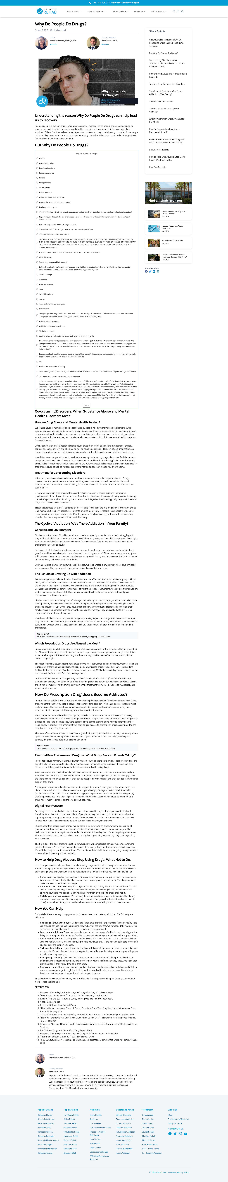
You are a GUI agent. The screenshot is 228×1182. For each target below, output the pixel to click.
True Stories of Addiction (178, 1119)
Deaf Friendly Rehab (150, 1149)
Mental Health (96, 1115)
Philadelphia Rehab (72, 1132)
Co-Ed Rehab (148, 1128)
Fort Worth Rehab (71, 1115)
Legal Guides (95, 1148)
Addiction (95, 1110)
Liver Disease (95, 1139)
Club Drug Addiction (124, 1149)
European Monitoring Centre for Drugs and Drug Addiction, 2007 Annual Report (77, 992)
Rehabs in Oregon (45, 1145)
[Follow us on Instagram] (180, 1134)
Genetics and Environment (161, 101)
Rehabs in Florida (44, 1115)
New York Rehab (70, 1145)
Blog (170, 1115)
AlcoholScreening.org (50, 1002)
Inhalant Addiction (123, 1140)
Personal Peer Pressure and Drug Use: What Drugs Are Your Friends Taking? (167, 141)
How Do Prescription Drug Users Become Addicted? (164, 130)
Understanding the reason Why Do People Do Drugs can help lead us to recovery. (166, 43)
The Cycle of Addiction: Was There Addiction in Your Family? (165, 92)
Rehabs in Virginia (44, 1153)
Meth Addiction (122, 1145)
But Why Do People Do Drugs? (163, 53)
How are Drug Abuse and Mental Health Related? (168, 75)
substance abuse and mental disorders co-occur (57, 431)
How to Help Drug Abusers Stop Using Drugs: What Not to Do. (167, 158)
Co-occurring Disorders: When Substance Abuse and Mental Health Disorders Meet (166, 63)
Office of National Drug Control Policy (58, 1005)
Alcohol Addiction (123, 1124)
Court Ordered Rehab (99, 1152)
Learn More (165, 216)
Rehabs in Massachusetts (48, 1140)
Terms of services (169, 1173)
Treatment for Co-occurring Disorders (167, 84)
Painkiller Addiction (124, 1128)
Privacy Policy (183, 1173)
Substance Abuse (125, 1110)
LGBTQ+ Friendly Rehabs (100, 1128)
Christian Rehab (148, 1136)
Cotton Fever (95, 1124)
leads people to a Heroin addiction (69, 740)
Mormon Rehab (148, 1140)
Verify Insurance (175, 1124)
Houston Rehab (70, 1128)
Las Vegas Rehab (71, 1136)
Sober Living (147, 1124)
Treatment (147, 1110)
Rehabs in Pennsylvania (47, 1149)
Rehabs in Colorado (45, 1136)
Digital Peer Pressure (159, 150)
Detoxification (148, 1115)
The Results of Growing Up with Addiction (164, 110)
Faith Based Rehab (150, 1145)
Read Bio (53, 44)
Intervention (95, 1144)
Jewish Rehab (148, 1132)
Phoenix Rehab (70, 1140)
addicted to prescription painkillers (73, 716)
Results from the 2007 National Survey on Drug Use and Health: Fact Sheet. (76, 999)
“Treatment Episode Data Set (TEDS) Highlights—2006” (67, 1037)
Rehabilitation (148, 1119)
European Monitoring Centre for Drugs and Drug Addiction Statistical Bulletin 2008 (79, 1034)
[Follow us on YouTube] (185, 1134)
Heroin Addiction (123, 1153)
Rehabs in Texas (44, 1128)
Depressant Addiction (125, 1119)
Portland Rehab (70, 1149)
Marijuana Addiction (124, 1136)
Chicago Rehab (70, 1153)
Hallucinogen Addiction (125, 1132)
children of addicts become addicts (116, 625)
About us (172, 1110)
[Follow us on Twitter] (175, 1134)
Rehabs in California (45, 1119)
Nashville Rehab (70, 1124)
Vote (87, 405)
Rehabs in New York (45, 1124)
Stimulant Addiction (124, 1115)
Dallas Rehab (69, 1119)
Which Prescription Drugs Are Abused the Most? (166, 120)
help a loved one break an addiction (98, 914)
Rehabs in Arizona (45, 1132)
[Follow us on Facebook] (170, 1134)
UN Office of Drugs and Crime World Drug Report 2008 (66, 1030)
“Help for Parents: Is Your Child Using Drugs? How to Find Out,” (70, 1018)
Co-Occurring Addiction (152, 1153)
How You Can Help (157, 167)
